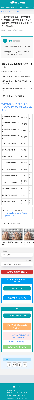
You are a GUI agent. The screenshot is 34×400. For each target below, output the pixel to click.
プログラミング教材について (17, 315)
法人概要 (9, 390)
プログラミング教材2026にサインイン (17, 326)
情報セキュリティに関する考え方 (17, 395)
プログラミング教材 (24, 7)
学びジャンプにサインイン (17, 347)
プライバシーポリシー (20, 390)
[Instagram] (9, 364)
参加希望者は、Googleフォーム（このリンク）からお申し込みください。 (16, 106)
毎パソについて (17, 288)
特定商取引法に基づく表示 (14, 392)
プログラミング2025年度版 (17, 342)
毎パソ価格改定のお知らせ (17, 272)
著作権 (25, 392)
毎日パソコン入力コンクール (9, 7)
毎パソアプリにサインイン (17, 298)
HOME (18, 387)
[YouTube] (14, 364)
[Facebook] (19, 364)
